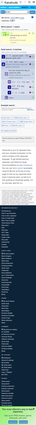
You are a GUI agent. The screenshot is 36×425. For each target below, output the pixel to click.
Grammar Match (7, 346)
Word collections (7, 320)
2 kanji (21, 17)
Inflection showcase (8, 339)
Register (9, 372)
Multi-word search (7, 396)
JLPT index (5, 232)
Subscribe (5, 247)
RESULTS (25, 7)
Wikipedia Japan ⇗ (18, 125)
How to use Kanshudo (9, 213)
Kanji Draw (5, 287)
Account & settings (7, 360)
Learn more (13, 422)
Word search (6, 391)
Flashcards (5, 270)
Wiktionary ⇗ (6, 125)
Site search (5, 225)
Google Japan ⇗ (7, 118)
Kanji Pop (5, 292)
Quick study (5, 268)
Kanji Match (5, 289)
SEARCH (3, 7)
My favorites (5, 362)
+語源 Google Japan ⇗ (26, 121)
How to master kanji (8, 218)
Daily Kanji (5, 370)
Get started (23, 422)
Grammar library (7, 336)
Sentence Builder (7, 313)
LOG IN (15, 64)
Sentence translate (8, 393)
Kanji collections (7, 273)
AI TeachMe (5, 332)
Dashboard (27, 165)
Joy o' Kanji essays (8, 275)
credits (26, 204)
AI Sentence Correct (8, 334)
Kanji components (7, 263)
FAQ (3, 228)
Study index (5, 235)
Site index (5, 230)
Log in (3, 372)
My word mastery (8, 301)
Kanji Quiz (5, 280)
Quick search (17, 168)
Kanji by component (8, 386)
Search (32, 12)
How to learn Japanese (9, 216)
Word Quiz (5, 308)
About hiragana (6, 256)
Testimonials (5, 242)
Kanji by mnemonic (8, 388)
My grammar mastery (10, 329)
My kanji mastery (8, 253)
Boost (3, 294)
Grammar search (7, 398)
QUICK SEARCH (14, 7)
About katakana (7, 258)
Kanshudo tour (6, 211)
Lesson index (6, 237)
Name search (6, 400)
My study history (7, 367)
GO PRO (5, 374)
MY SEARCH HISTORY (9, 131)
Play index (5, 239)
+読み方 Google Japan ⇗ (9, 121)
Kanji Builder (6, 285)
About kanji (5, 261)
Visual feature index (8, 223)
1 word (12, 17)
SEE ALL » (31, 110)
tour (21, 183)
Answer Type (6, 318)
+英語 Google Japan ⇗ (21, 118)
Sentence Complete (8, 315)
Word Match (5, 311)
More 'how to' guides (8, 220)
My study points (6, 365)
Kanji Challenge (7, 277)
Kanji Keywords (7, 282)
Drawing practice (7, 265)
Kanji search (5, 384)
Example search (7, 403)
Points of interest (7, 405)
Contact (4, 244)
